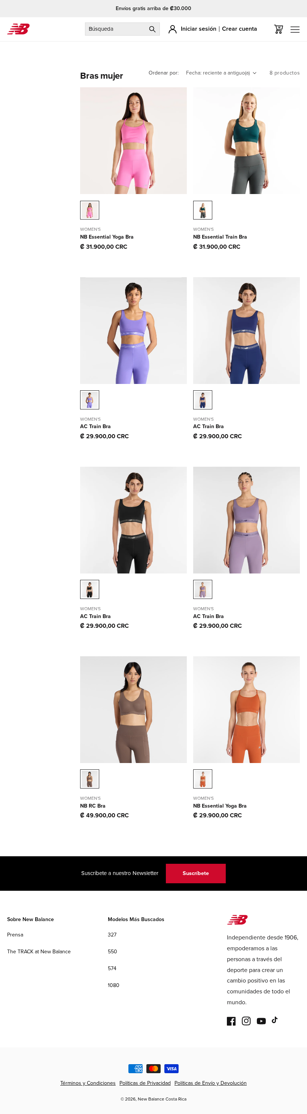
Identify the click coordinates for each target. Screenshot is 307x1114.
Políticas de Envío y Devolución (210, 1083)
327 (112, 935)
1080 (113, 985)
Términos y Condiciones (88, 1083)
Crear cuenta (239, 28)
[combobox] (122, 29)
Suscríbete (196, 873)
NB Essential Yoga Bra (107, 237)
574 (112, 968)
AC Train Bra (95, 426)
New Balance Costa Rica (162, 1099)
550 (112, 952)
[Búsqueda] (152, 29)
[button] (278, 29)
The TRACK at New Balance (39, 952)
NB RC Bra (93, 806)
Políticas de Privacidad (145, 1083)
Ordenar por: (164, 73)
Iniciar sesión (198, 28)
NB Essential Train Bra (220, 237)
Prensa (15, 935)
